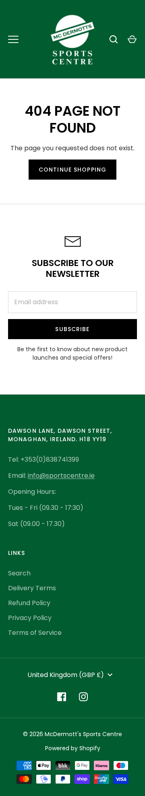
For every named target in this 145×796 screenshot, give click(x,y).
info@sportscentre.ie (61, 475)
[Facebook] (61, 697)
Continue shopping (72, 170)
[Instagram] (83, 697)
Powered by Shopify (72, 748)
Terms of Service (35, 632)
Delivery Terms (32, 588)
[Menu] (13, 39)
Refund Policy (29, 603)
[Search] (113, 39)
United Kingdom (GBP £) (65, 674)
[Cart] (132, 39)
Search (19, 573)
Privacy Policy (30, 617)
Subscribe (72, 329)
